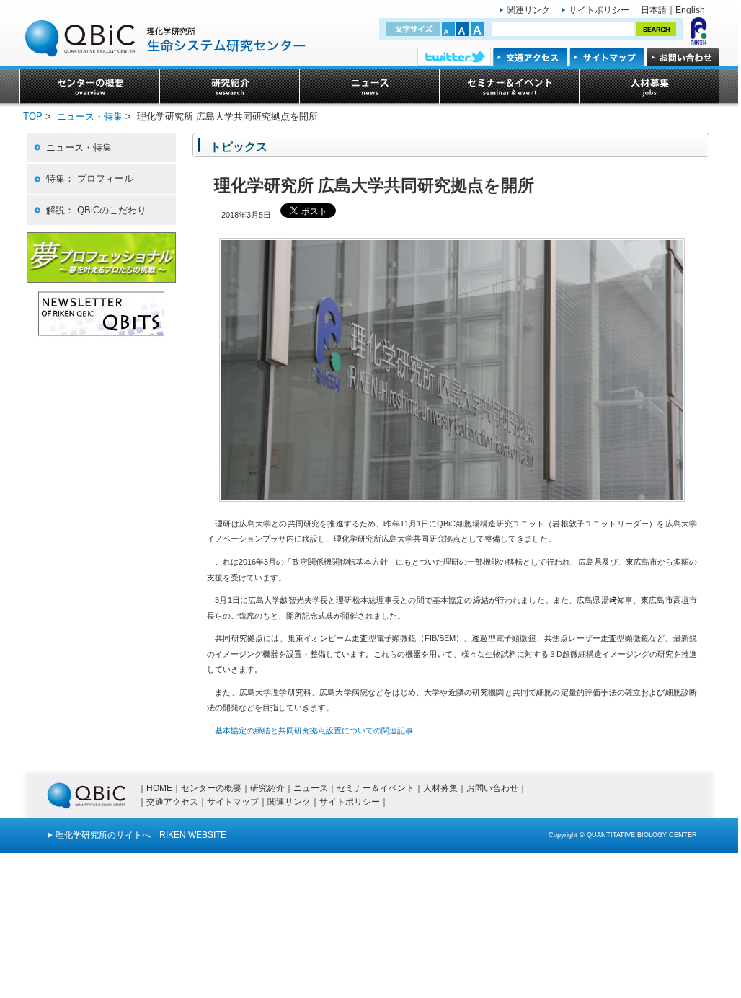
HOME (159, 788)
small (448, 29)
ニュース (310, 788)
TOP (33, 116)
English (690, 10)
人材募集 (440, 788)
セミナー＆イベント (375, 788)
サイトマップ (233, 802)
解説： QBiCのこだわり (96, 210)
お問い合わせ (492, 788)
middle (462, 29)
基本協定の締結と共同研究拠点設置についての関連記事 (314, 730)
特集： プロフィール (89, 178)
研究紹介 (267, 788)
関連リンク (528, 10)
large (477, 29)
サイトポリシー (599, 10)
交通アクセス (172, 802)
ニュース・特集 (90, 116)
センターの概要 (211, 788)
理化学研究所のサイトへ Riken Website (141, 835)
